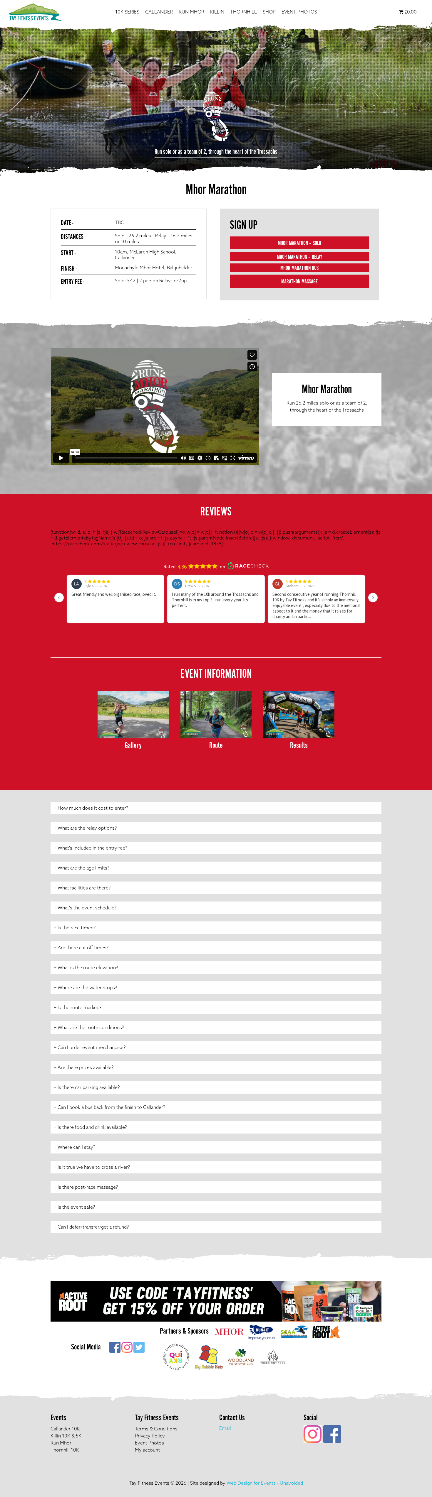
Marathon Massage (299, 281)
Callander (159, 12)
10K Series (127, 12)
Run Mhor (191, 12)
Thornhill (243, 12)
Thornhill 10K (65, 1450)
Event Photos (299, 12)
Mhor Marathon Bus (299, 268)
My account (147, 1450)
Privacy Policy (150, 1436)
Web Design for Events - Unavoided (265, 1483)
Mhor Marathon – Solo (299, 243)
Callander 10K (65, 1429)
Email (225, 1428)
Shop (269, 12)
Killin (217, 12)
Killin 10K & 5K (66, 1436)
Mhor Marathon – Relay (299, 257)
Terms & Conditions (156, 1429)
